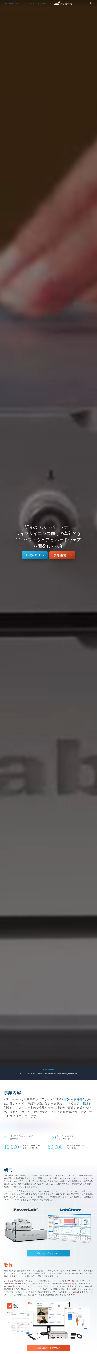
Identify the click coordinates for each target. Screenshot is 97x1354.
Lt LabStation (72, 1292)
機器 (86, 1103)
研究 (6, 3)
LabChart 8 (8, 1191)
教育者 (78, 1099)
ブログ (22, 3)
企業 (38, 3)
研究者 (66, 1099)
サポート (30, 3)
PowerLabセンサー (12, 1283)
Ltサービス (71, 1281)
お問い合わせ (46, 3)
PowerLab (41, 1191)
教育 (11, 3)
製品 (16, 3)
